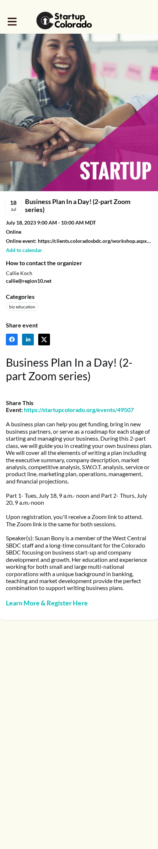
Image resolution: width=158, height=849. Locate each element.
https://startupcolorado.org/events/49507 (79, 409)
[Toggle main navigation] (12, 20)
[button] (24, 250)
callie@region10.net (28, 281)
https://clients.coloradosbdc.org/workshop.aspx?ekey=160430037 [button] (95, 241)
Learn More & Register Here (47, 603)
